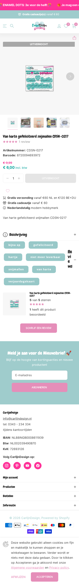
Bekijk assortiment (5, 25)
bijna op (14, 245)
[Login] (59, 26)
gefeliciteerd (43, 245)
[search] (12, 26)
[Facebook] (38, 465)
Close (39, 477)
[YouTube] (27, 465)
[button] (73, 37)
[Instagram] (6, 465)
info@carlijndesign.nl (17, 418)
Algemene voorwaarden (27, 567)
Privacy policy (59, 567)
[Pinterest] (17, 465)
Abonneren (39, 387)
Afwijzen (18, 577)
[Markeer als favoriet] (7, 190)
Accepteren (44, 576)
